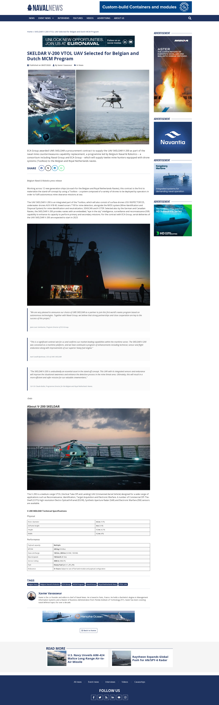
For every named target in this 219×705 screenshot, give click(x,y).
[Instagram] (125, 697)
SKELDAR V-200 (45, 211)
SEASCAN (88, 208)
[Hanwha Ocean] (88, 617)
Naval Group (91, 584)
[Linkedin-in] (112, 697)
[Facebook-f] (93, 697)
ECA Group (66, 584)
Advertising (103, 18)
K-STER (100, 208)
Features (78, 18)
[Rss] (106, 697)
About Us (119, 18)
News (32, 18)
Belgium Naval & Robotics (50, 584)
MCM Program (78, 584)
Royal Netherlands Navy (107, 584)
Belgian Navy (33, 584)
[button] (190, 18)
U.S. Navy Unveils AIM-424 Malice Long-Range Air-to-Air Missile (86, 658)
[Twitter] (100, 697)
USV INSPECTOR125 (134, 202)
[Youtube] (119, 697)
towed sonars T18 (66, 205)
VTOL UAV (123, 584)
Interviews (63, 18)
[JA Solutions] (146, 12)
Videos (90, 18)
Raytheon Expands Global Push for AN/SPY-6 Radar (150, 658)
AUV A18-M (51, 205)
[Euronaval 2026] (88, 42)
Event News (44, 18)
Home (30, 31)
